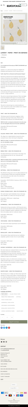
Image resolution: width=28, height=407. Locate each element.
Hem (2, 10)
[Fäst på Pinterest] (9, 328)
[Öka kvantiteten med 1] (12, 317)
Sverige (13, 388)
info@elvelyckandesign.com (9, 348)
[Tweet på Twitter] (4, 328)
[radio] (4, 294)
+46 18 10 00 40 (5, 350)
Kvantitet (2, 314)
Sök (14, 399)
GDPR (2, 379)
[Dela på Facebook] (2, 328)
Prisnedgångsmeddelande (14, 405)
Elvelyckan (4, 55)
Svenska (13, 384)
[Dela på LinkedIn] (7, 328)
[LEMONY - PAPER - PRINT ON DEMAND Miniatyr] (2, 47)
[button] (23, 5)
